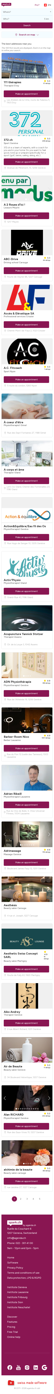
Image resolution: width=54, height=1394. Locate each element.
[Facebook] (10, 1368)
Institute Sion (15, 1302)
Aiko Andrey (12, 1012)
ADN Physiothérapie (17, 681)
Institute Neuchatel (18, 1307)
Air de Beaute (13, 1066)
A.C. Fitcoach (13, 368)
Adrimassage (12, 850)
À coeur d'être (13, 422)
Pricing (11, 1326)
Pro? (37, 5)
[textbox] (6, 12)
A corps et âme (14, 469)
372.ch (8, 140)
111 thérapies (12, 82)
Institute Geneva (17, 1287)
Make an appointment (26, 93)
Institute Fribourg (17, 1297)
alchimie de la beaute (18, 1169)
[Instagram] (27, 1368)
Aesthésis (10, 905)
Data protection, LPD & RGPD (24, 1277)
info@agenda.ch (16, 1237)
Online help (13, 1336)
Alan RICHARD (13, 1114)
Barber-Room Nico (16, 736)
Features (12, 1321)
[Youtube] (18, 1368)
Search (27, 25)
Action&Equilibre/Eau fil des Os (25, 526)
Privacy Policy (15, 1267)
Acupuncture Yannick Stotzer (23, 634)
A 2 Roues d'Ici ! (14, 204)
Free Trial (12, 1331)
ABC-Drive (11, 259)
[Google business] (44, 1368)
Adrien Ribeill (13, 793)
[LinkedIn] (36, 1368)
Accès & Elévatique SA (19, 313)
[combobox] (27, 12)
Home (10, 1257)
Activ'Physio (12, 580)
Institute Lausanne (18, 1292)
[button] (27, 34)
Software (12, 1262)
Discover (12, 1316)
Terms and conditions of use (23, 1272)
